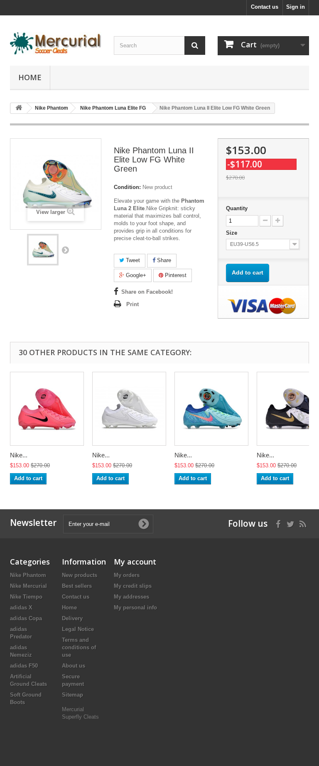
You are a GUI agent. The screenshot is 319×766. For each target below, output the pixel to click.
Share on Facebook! (147, 292)
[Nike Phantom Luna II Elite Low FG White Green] (42, 249)
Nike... (18, 455)
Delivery (72, 618)
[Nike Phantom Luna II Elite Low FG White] (129, 409)
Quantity (237, 208)
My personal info (135, 607)
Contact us (264, 7)
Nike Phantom (28, 575)
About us (73, 666)
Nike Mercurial (28, 586)
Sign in (295, 7)
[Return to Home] (19, 108)
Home (30, 77)
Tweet (132, 260)
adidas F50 (24, 666)
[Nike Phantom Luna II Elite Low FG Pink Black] (47, 409)
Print (132, 304)
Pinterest (174, 275)
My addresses (131, 597)
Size (232, 233)
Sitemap (72, 695)
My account (135, 562)
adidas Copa (26, 618)
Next (65, 250)
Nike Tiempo (26, 597)
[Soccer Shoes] (55, 43)
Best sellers (77, 586)
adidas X (21, 607)
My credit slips (133, 586)
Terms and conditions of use (79, 647)
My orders (127, 575)
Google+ (135, 275)
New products (79, 575)
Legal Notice (78, 629)
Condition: (127, 187)
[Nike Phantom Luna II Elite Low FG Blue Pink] (211, 409)
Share (163, 260)
